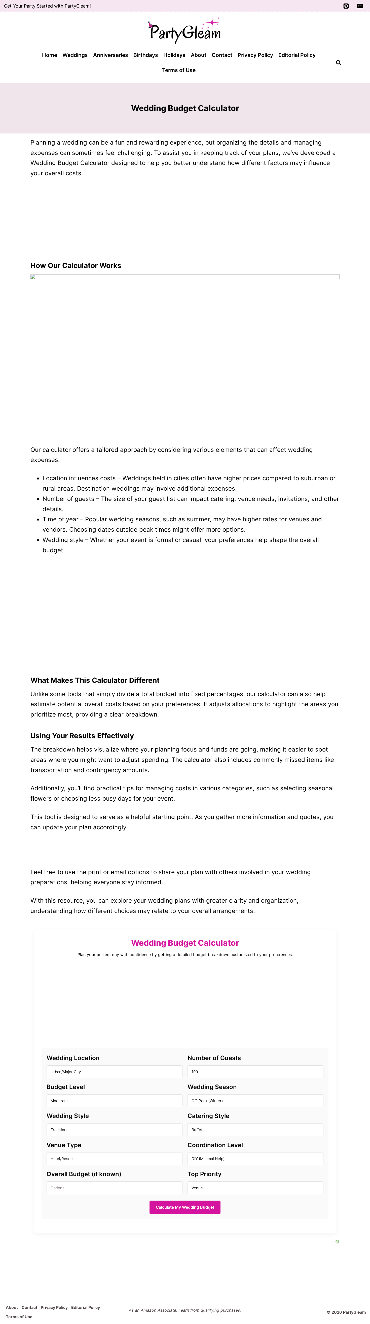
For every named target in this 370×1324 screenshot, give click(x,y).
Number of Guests (214, 1058)
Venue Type (64, 1145)
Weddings (75, 55)
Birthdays (145, 55)
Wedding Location (73, 1058)
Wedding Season (212, 1087)
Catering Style (208, 1115)
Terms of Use (179, 70)
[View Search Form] (339, 63)
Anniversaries (110, 55)
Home (49, 55)
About (198, 55)
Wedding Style (68, 1115)
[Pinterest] (346, 6)
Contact (222, 55)
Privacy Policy (255, 55)
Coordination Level (215, 1145)
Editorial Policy (297, 55)
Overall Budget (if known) (84, 1174)
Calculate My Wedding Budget (185, 1207)
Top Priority (204, 1174)
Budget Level (66, 1087)
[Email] (360, 6)
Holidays (174, 55)
